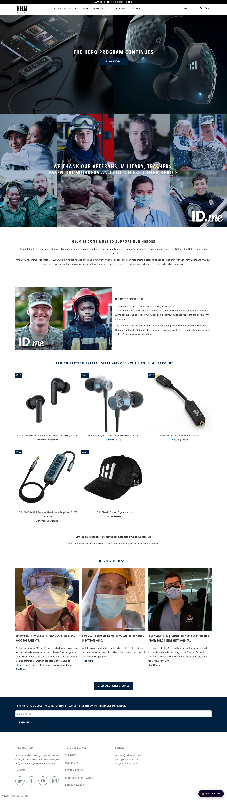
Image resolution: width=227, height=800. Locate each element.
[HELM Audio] (32, 9)
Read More (21, 669)
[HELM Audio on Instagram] (55, 780)
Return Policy (74, 770)
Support (121, 8)
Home (57, 8)
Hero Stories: (112, 561)
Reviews (97, 8)
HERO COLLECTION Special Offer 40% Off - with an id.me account (113, 363)
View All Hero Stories (114, 685)
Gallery (135, 8)
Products (70, 8)
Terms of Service (76, 748)
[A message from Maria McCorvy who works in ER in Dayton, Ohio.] (113, 599)
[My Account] (196, 8)
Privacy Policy (74, 785)
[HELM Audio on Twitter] (20, 780)
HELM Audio (16, 796)
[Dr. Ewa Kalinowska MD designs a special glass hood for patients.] (47, 599)
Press (86, 8)
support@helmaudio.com (128, 755)
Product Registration (79, 778)
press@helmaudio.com (127, 759)
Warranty (71, 763)
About (110, 8)
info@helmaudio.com (126, 763)
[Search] (201, 8)
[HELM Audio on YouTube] (43, 780)
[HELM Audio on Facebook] (32, 780)
